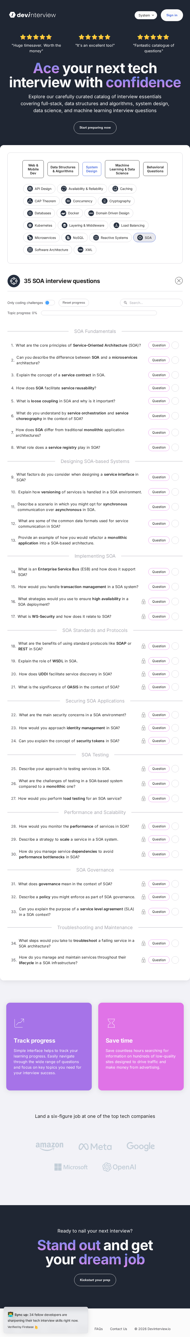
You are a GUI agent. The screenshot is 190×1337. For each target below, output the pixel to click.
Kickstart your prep (95, 1280)
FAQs (99, 1329)
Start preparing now (95, 127)
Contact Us (118, 1329)
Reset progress (74, 302)
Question (159, 345)
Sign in (171, 15)
